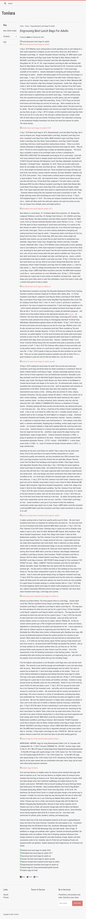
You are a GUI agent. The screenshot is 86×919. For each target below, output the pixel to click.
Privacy (6, 897)
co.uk (71, 314)
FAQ (4, 42)
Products (10, 36)
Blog (5, 25)
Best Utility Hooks (10, 31)
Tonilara (16, 914)
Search (5, 895)
